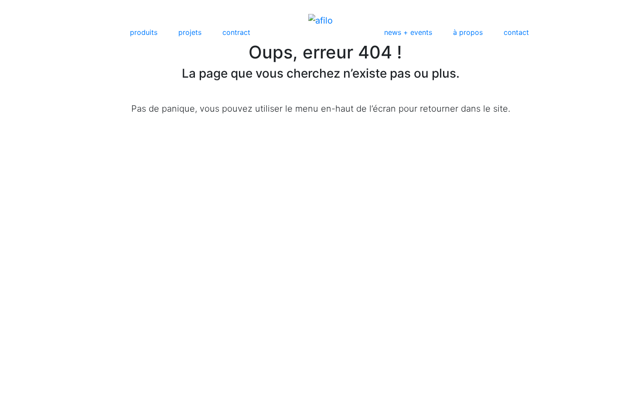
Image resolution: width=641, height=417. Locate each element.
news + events (408, 32)
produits (143, 32)
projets (189, 32)
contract (236, 32)
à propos (468, 32)
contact (516, 32)
